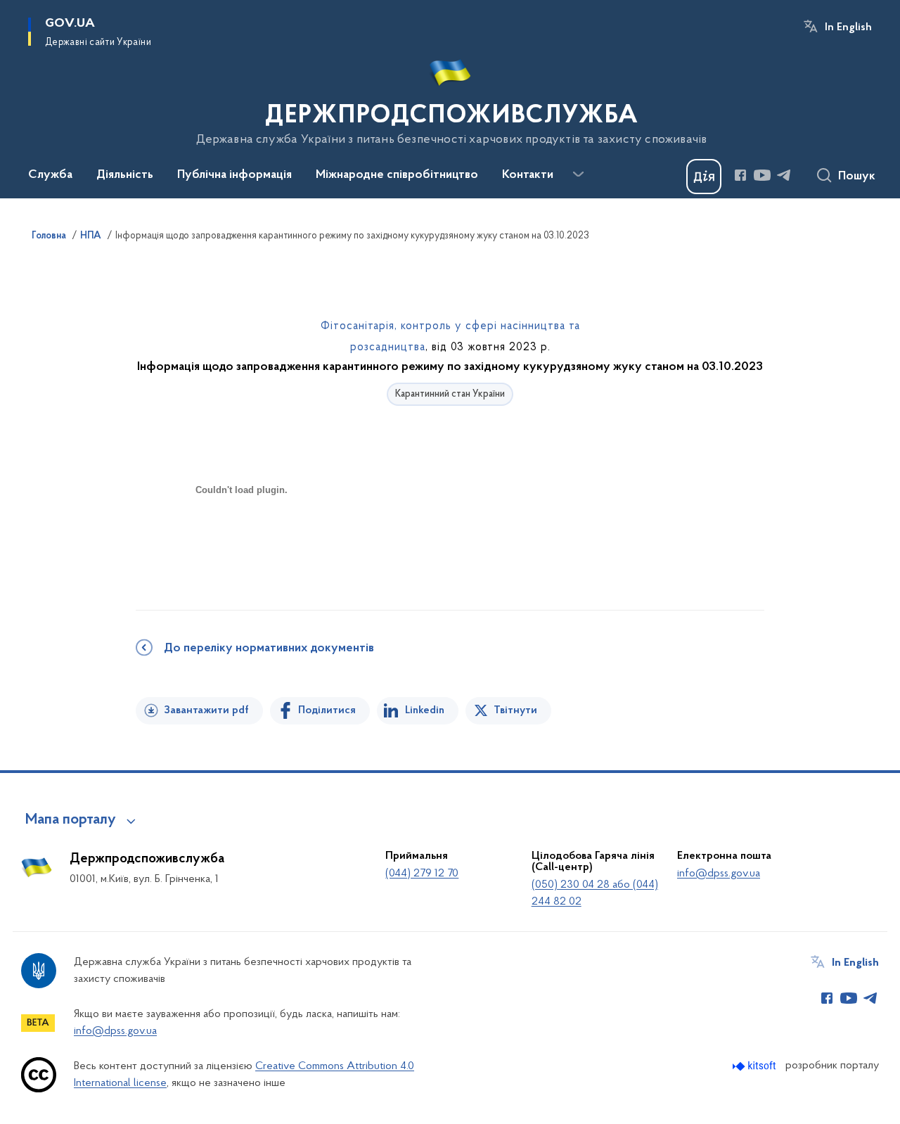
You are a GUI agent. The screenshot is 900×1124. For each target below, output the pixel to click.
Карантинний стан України (450, 394)
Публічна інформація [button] (234, 175)
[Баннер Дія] (703, 176)
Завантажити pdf (206, 710)
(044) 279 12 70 (421, 873)
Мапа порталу (70, 820)
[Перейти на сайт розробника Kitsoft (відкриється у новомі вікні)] (755, 1066)
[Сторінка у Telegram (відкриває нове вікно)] (784, 175)
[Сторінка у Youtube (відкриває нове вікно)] (762, 175)
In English (848, 27)
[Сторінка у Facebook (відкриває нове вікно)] (740, 175)
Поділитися (327, 710)
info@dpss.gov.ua (718, 873)
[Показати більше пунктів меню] (578, 174)
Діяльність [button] (124, 175)
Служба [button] (50, 175)
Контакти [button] (527, 175)
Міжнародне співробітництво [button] (397, 175)
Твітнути (515, 710)
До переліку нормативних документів (269, 648)
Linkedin (424, 710)
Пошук (856, 176)
